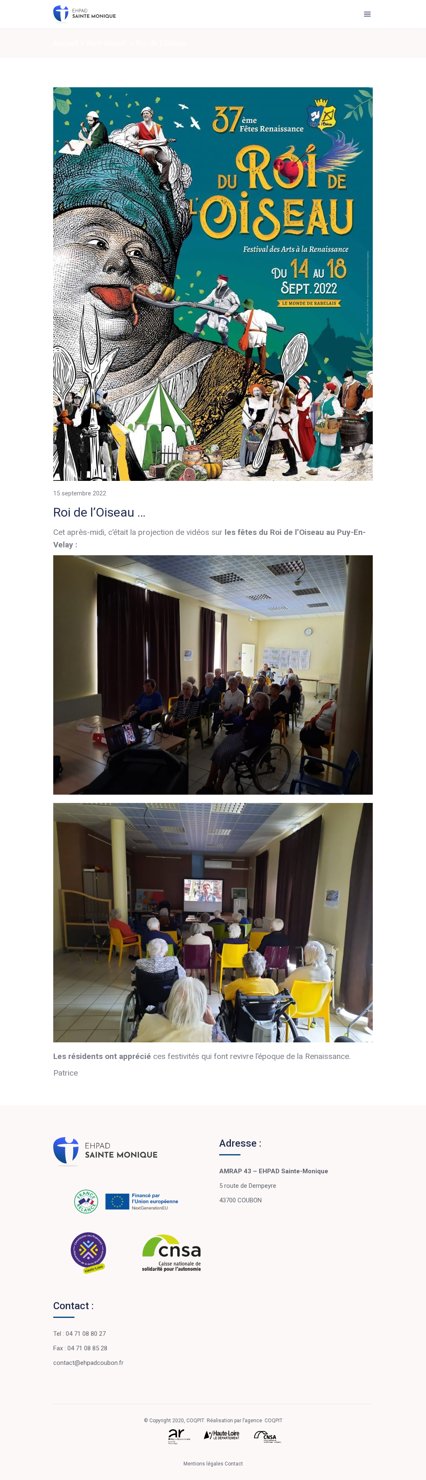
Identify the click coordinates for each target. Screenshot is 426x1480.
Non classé (106, 43)
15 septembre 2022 (79, 493)
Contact (234, 1464)
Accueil (65, 43)
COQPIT (273, 1420)
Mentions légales (204, 1464)
